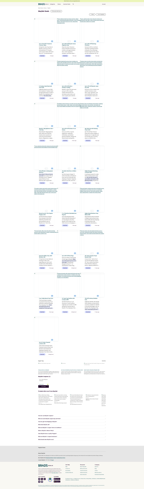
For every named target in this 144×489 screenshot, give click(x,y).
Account (104, 4)
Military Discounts (83, 468)
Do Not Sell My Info (69, 472)
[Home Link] (43, 4)
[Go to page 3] (92, 41)
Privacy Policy (88, 478)
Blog (96, 468)
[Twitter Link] (42, 479)
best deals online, (55, 472)
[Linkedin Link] (42, 481)
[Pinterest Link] (39, 481)
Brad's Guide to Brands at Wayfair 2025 (91, 370)
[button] (72, 416)
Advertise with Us (98, 472)
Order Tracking (57, 457)
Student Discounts (83, 472)
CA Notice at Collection (75, 480)
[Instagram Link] (44, 479)
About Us (96, 466)
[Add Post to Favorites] (52, 41)
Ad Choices (94, 478)
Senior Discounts (83, 474)
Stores (45, 8)
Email (52, 460)
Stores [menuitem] (59, 4)
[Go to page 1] (68, 41)
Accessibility (67, 470)
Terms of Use (83, 478)
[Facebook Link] (39, 479)
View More (104, 360)
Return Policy (62, 457)
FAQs (66, 466)
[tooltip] (56, 11)
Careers (96, 470)
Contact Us (67, 468)
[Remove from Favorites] (52, 84)
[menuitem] (67, 4)
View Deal (42, 55)
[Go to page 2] (69, 83)
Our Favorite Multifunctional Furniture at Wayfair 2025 (72, 370)
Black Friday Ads (83, 466)
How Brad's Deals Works (99, 474)
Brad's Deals (40, 8)
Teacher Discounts (83, 470)
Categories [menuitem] (52, 4)
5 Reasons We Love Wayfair (43, 370)
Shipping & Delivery (50, 457)
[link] (45, 403)
